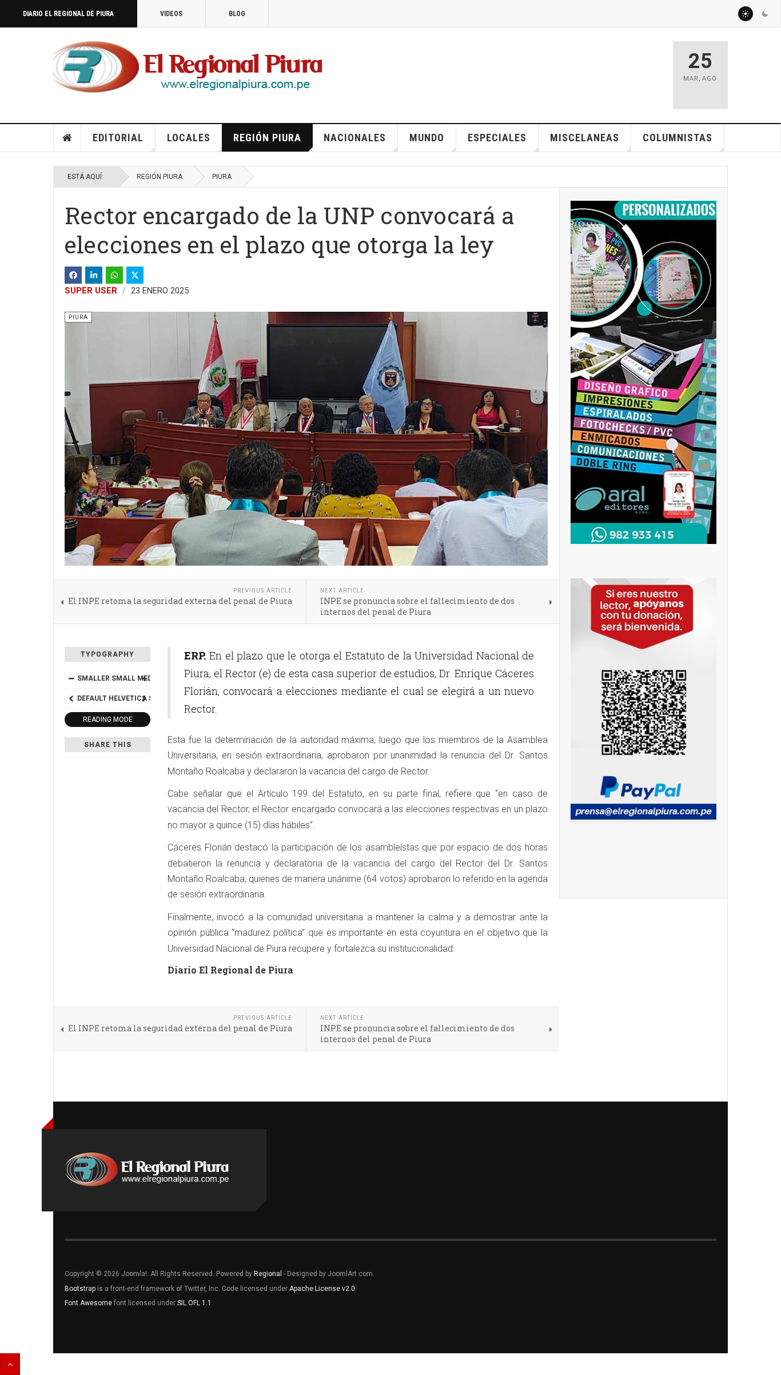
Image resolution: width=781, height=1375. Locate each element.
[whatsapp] (114, 275)
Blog (237, 14)
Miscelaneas (584, 138)
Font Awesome (88, 1303)
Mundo (426, 138)
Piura (222, 177)
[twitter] (135, 275)
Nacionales (355, 138)
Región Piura (267, 138)
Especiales (497, 138)
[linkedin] (93, 275)
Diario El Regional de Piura (68, 14)
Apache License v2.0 (322, 1289)
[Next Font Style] (144, 698)
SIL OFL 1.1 (194, 1303)
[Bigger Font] (144, 678)
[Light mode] (745, 13)
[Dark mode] (765, 13)
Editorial (118, 138)
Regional (268, 1274)
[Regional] (187, 67)
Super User (91, 290)
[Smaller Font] (71, 678)
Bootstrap (80, 1289)
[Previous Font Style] (71, 698)
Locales (188, 138)
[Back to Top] (10, 1364)
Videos (171, 14)
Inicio (67, 138)
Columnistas (677, 138)
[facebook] (73, 275)
